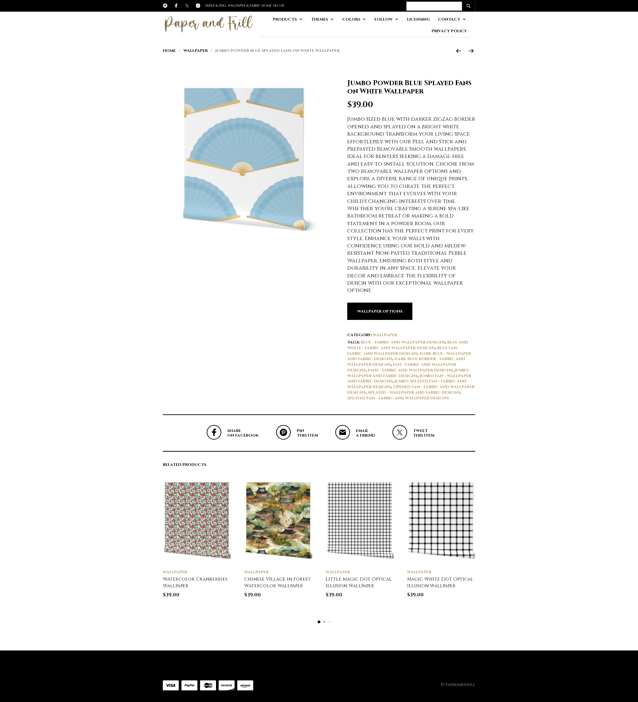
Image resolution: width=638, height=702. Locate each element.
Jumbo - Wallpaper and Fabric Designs (409, 372)
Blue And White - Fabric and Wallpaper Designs (407, 345)
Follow (383, 19)
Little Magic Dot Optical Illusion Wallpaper (359, 582)
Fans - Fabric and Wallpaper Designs (410, 370)
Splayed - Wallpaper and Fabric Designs (414, 392)
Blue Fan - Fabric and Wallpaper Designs (403, 350)
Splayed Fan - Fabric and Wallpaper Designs (398, 398)
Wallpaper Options (379, 311)
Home (169, 50)
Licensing (418, 19)
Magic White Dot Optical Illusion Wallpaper (440, 582)
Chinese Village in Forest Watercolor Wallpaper (277, 582)
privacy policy (449, 31)
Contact (449, 19)
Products (285, 19)
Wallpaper (195, 50)
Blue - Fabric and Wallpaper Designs (403, 342)
